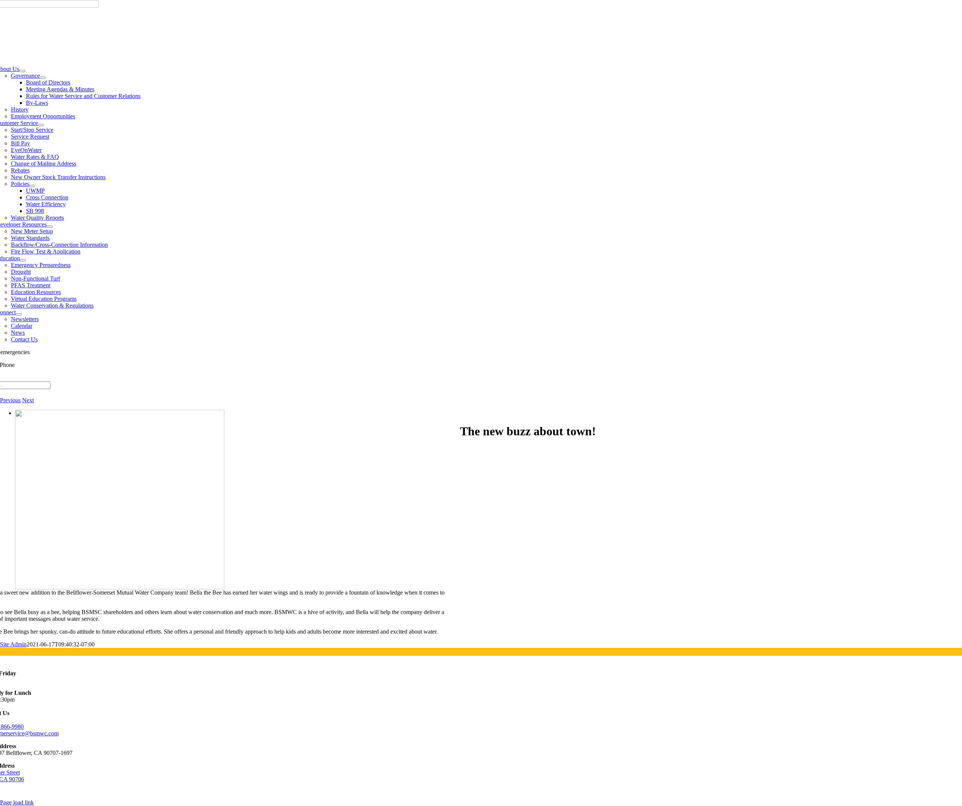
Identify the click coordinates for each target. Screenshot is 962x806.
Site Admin (13, 644)
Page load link (17, 802)
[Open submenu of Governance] (43, 78)
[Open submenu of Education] (23, 260)
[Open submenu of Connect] (19, 314)
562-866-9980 (48, 352)
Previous (10, 400)
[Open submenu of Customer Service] (41, 125)
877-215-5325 (33, 365)
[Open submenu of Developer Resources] (50, 226)
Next (28, 400)
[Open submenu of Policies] (32, 186)
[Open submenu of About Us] (22, 71)
